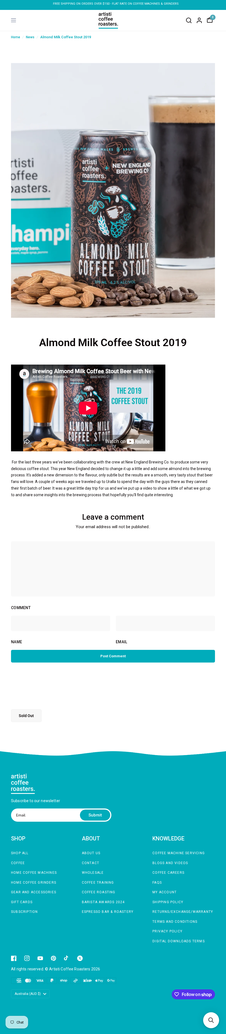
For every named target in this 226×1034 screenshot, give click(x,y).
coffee (18, 863)
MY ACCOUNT (164, 892)
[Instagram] (27, 958)
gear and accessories (33, 892)
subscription (24, 912)
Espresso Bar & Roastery (108, 912)
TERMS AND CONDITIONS (174, 922)
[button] (211, 1020)
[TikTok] (66, 958)
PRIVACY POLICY (167, 931)
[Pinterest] (53, 958)
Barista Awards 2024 (103, 902)
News (30, 37)
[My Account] (199, 20)
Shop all (20, 853)
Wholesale (93, 873)
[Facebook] (14, 958)
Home (15, 37)
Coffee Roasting (98, 892)
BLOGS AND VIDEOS (170, 863)
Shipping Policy (167, 902)
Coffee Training (98, 882)
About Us (91, 853)
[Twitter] (80, 958)
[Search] (189, 20)
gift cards (22, 902)
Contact (90, 863)
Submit (95, 815)
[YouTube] (40, 958)
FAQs (157, 882)
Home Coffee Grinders (33, 882)
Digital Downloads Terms (178, 941)
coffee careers (168, 873)
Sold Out (26, 715)
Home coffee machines (34, 873)
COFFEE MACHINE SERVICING (178, 853)
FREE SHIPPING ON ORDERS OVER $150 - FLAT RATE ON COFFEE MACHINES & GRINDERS (113, 4)
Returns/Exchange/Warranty (182, 912)
